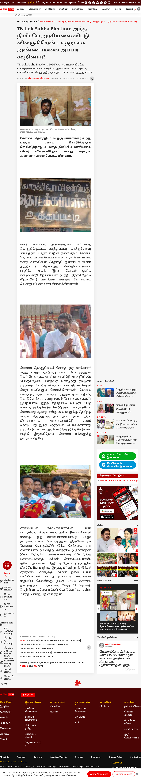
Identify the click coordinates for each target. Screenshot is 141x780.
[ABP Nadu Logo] (7, 9)
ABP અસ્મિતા (64, 767)
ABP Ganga (78, 767)
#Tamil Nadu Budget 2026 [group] (114, 480)
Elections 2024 (73, 640)
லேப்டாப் (80, 717)
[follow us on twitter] (86, 2)
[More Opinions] (136, 637)
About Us (4, 757)
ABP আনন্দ (41, 767)
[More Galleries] (136, 580)
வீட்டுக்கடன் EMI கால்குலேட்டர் (8, 652)
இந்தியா (5, 706)
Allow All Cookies (99, 774)
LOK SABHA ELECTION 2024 (55, 644)
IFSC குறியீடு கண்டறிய (8, 632)
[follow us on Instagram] (101, 2)
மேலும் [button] (129, 9)
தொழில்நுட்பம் (82, 703)
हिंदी (38, 3)
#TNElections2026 (23, 15)
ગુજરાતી (72, 3)
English (45, 3)
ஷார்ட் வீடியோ (8, 588)
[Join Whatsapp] (109, 2)
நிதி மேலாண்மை (131, 736)
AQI (6, 684)
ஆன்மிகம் (105, 702)
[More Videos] (136, 525)
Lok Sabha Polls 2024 (30, 644)
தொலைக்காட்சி (33, 744)
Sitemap (79, 757)
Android (24, 666)
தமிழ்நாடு (6, 712)
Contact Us (135, 757)
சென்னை (6, 728)
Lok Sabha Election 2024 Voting (35, 653)
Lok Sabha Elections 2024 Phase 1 (36, 649)
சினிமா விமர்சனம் (31, 718)
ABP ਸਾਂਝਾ (89, 767)
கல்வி (118, 9)
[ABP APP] (107, 511)
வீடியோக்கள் (9, 581)
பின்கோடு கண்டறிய (8, 642)
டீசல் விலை (131, 729)
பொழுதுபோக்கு (33, 703)
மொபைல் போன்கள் (80, 710)
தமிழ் (31, 3)
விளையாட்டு (57, 702)
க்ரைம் (4, 717)
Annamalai (32, 640)
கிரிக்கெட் (77, 9)
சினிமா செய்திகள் (31, 710)
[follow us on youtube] (97, 2)
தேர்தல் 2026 (31, 22)
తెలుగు (81, 3)
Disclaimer (96, 757)
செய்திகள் (35, 9)
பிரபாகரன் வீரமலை (38, 78)
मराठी (52, 3)
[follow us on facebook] (89, 2)
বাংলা (65, 3)
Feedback (21, 757)
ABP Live (19, 767)
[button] (7, 569)
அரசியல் (50, 9)
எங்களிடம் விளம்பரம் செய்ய (127, 3)
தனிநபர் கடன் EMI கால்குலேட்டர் (9, 662)
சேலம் (3, 739)
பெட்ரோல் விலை (130, 722)
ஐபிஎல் (54, 712)
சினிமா (63, 9)
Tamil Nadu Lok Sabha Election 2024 (37, 657)
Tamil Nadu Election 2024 (64, 653)
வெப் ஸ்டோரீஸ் (8, 597)
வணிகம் (92, 9)
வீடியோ (104, 706)
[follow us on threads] (93, 2)
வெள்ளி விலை (8, 677)
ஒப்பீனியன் (9, 615)
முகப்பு (20, 9)
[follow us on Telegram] (105, 2)
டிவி (77, 722)
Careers (38, 757)
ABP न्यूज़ (30, 767)
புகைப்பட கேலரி (30, 736)
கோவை (5, 734)
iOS (35, 666)
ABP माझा (52, 767)
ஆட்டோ (106, 9)
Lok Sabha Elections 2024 (51, 640)
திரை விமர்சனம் (9, 607)
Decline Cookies (124, 774)
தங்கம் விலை (8, 670)
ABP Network (6, 767)
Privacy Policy (115, 757)
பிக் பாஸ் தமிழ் (30, 727)
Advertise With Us (58, 757)
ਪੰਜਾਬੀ (59, 3)
